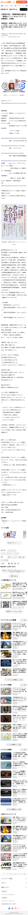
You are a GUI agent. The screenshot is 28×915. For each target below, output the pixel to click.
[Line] (15, 563)
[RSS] (19, 908)
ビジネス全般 (4, 560)
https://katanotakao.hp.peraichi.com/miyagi (13, 145)
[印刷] (18, 563)
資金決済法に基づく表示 (8, 904)
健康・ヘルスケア (12, 557)
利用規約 (4, 897)
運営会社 (4, 891)
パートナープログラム (7, 894)
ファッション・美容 (23, 5)
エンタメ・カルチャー (6, 553)
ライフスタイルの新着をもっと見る (14, 679)
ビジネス (16, 553)
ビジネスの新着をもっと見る (14, 809)
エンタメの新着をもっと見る (14, 744)
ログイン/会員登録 (21, 2)
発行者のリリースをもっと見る (14, 611)
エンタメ (6, 5)
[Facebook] (9, 563)
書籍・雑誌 (21, 557)
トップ (3, 874)
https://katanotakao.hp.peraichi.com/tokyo (12, 153)
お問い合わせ (14, 576)
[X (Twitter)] (12, 563)
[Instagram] (15, 908)
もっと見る (23, 620)
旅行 (15, 5)
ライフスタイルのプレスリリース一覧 (16, 874)
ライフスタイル (12, 550)
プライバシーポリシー (7, 900)
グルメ (11, 5)
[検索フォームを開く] (14, 2)
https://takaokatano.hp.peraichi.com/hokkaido (13, 138)
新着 (2, 5)
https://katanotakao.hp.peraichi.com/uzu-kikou (13, 103)
